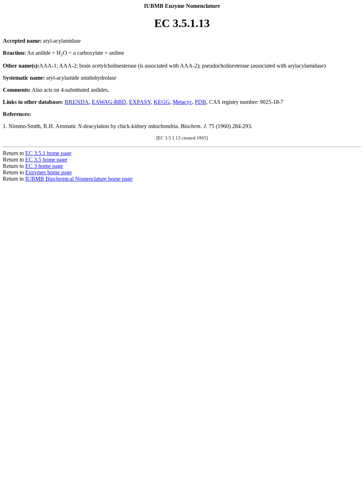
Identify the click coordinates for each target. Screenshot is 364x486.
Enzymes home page (48, 172)
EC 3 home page (44, 166)
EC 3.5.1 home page (48, 153)
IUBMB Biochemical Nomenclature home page (79, 179)
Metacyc (182, 102)
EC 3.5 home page (46, 160)
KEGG (162, 102)
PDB (200, 102)
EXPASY (140, 102)
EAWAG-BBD (109, 102)
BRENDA (77, 102)
